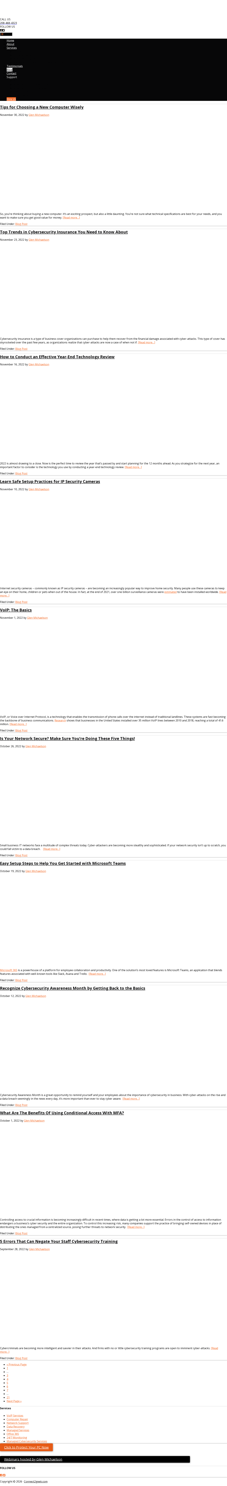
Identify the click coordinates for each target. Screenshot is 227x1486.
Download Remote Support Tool (33, 95)
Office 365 (13, 1434)
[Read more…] (71, 217)
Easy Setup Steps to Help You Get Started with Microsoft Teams (63, 863)
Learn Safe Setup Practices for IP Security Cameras (50, 481)
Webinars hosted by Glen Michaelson (33, 1459)
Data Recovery (16, 1426)
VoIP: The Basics (16, 610)
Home (10, 40)
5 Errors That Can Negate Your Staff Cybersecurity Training (59, 1241)
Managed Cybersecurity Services (27, 1441)
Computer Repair (17, 1419)
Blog (9, 70)
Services (12, 48)
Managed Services (18, 1430)
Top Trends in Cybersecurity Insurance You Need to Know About (64, 232)
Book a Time (21, 81)
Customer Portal (23, 92)
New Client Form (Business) (30, 88)
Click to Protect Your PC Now (26, 1447)
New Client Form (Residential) (31, 84)
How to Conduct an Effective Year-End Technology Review (57, 356)
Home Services (22, 55)
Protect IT (19, 51)
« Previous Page (17, 1364)
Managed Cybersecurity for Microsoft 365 (39, 62)
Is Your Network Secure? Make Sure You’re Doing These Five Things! (67, 738)
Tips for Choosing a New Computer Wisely (42, 107)
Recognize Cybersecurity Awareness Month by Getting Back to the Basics (72, 988)
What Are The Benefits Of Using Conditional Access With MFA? (62, 1112)
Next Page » (14, 1401)
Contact (11, 73)
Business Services (24, 59)
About (10, 44)
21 (8, 1397)
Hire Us (11, 99)
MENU (7, 34)
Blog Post (21, 224)
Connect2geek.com (36, 1481)
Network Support (18, 1423)
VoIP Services (15, 1415)
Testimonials (15, 66)
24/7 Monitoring (17, 1437)
